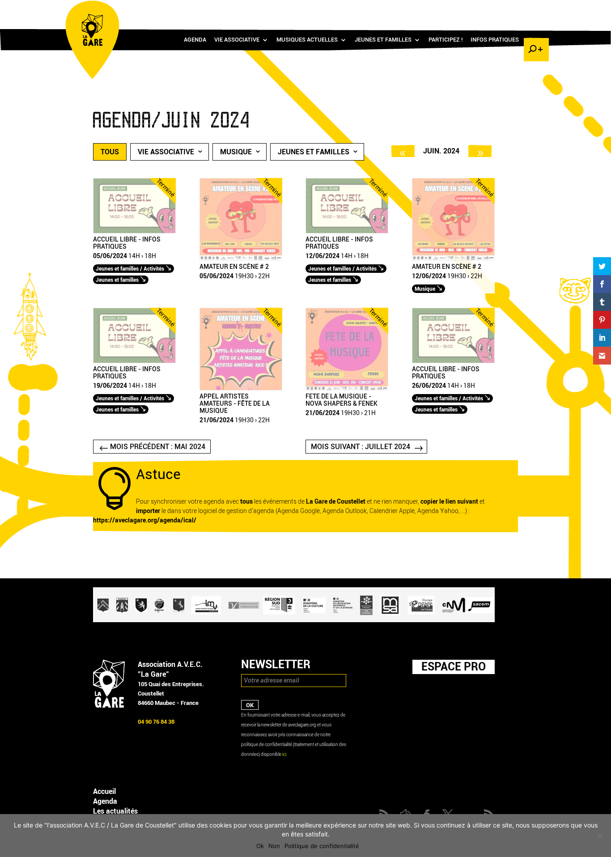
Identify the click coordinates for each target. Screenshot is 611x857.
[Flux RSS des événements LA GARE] (535, 9)
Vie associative (236, 40)
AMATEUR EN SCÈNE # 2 (234, 267)
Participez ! (445, 40)
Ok (260, 845)
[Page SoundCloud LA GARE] (482, 9)
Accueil (104, 791)
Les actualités (115, 811)
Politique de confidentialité (321, 845)
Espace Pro (453, 666)
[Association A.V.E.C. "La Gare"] (109, 705)
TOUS (110, 152)
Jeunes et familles (383, 40)
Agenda (195, 40)
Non (274, 845)
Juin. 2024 (441, 151)
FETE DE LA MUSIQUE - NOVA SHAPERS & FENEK (342, 400)
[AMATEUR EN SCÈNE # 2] (240, 259)
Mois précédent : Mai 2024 (157, 446)
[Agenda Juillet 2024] (480, 151)
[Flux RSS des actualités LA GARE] (470, 9)
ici (284, 754)
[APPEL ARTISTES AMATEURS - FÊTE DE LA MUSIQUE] (240, 388)
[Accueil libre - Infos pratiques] (134, 231)
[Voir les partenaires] (294, 620)
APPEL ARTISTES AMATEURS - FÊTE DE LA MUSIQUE (234, 404)
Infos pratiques (495, 40)
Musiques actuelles (307, 40)
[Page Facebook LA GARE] (495, 9)
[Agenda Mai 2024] (403, 151)
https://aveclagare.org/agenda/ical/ (144, 520)
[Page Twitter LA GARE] (508, 9)
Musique (236, 152)
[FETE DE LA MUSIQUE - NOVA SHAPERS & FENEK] (347, 388)
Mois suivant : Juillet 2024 (360, 446)
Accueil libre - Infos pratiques (127, 243)
